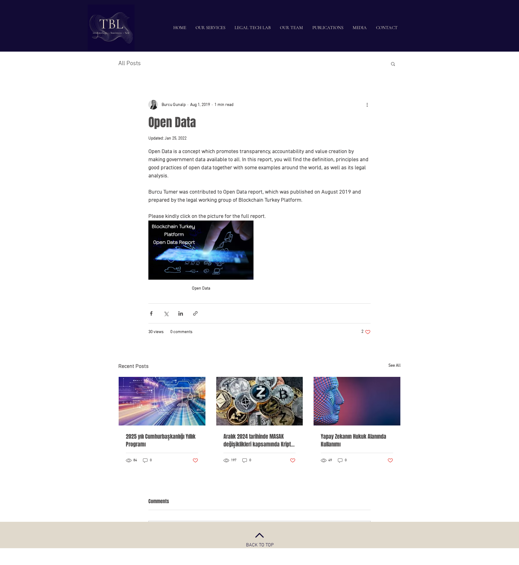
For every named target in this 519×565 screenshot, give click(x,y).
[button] (393, 63)
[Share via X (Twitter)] (166, 313)
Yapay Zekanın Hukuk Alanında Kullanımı (353, 440)
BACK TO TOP (260, 545)
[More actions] (367, 104)
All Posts (129, 63)
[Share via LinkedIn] (181, 313)
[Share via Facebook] (151, 313)
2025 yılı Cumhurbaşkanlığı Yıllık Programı (161, 440)
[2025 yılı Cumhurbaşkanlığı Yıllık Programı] (162, 401)
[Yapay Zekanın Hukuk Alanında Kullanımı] (357, 401)
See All (394, 365)
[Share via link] (195, 313)
